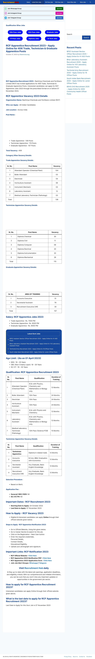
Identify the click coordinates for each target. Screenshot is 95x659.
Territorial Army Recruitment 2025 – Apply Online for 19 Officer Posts (31, 349)
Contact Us (82, 656)
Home (28, 2)
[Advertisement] (34, 69)
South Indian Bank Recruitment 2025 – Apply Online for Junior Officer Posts (33, 352)
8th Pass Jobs (49, 2)
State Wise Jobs (71, 2)
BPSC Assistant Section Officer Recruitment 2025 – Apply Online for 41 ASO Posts (78, 54)
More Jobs (83, 2)
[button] (90, 2)
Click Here (32, 556)
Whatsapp (33, 563)
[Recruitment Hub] (11, 2)
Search (69, 34)
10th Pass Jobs (59, 2)
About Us (75, 656)
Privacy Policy (67, 656)
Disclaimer (89, 656)
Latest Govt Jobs (36, 2)
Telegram (42, 563)
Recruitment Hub (33, 568)
